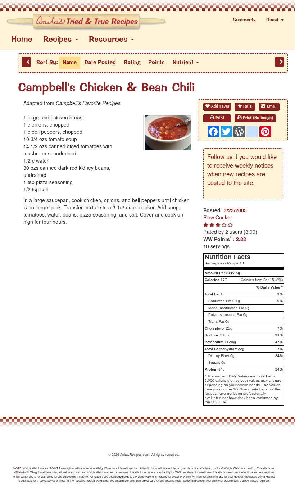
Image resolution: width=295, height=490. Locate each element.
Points (156, 62)
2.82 (241, 238)
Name (70, 62)
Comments (244, 20)
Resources (109, 39)
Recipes (58, 39)
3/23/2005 (235, 210)
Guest (273, 20)
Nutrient (184, 62)
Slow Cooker (217, 217)
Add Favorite (220, 106)
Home (21, 39)
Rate (247, 106)
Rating (132, 62)
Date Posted (100, 62)
